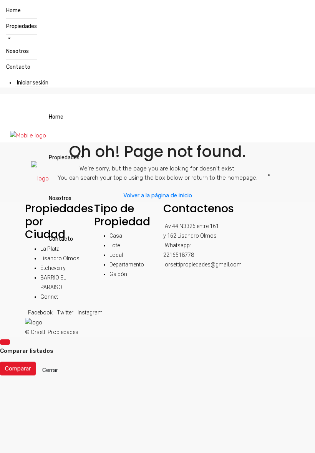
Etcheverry (53, 268)
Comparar (18, 368)
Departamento (126, 264)
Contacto (18, 67)
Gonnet (49, 297)
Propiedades (21, 26)
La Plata (50, 249)
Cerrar (50, 370)
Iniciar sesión (32, 82)
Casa (115, 236)
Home (13, 10)
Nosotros (17, 51)
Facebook (41, 312)
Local (116, 255)
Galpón (118, 274)
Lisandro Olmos (60, 258)
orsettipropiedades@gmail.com (203, 264)
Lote (114, 245)
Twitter (66, 312)
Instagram (90, 312)
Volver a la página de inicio (157, 195)
